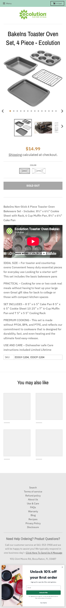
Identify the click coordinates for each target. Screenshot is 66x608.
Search (33, 487)
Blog (33, 515)
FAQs (33, 507)
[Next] (62, 111)
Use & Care (33, 503)
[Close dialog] (62, 567)
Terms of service (33, 491)
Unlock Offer (43, 593)
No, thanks (43, 603)
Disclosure (33, 527)
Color (33, 165)
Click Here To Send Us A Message (44, 552)
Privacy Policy (33, 523)
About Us (33, 499)
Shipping (15, 154)
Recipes (33, 519)
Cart (59, 3)
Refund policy (33, 495)
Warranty (33, 511)
